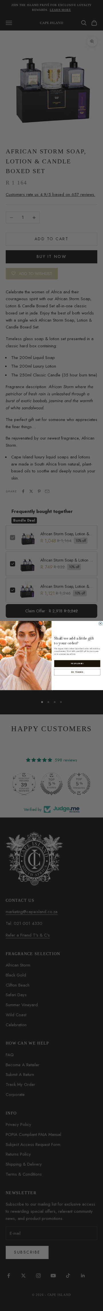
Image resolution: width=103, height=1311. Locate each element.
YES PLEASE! (77, 663)
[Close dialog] (100, 623)
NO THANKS (77, 672)
